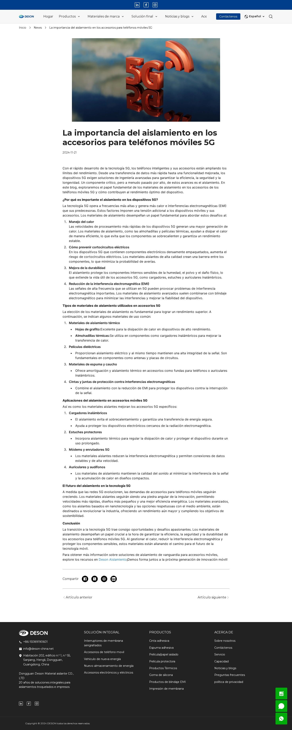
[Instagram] (155, 4)
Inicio (22, 27)
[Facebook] (146, 4)
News (38, 27)
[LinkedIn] (137, 4)
